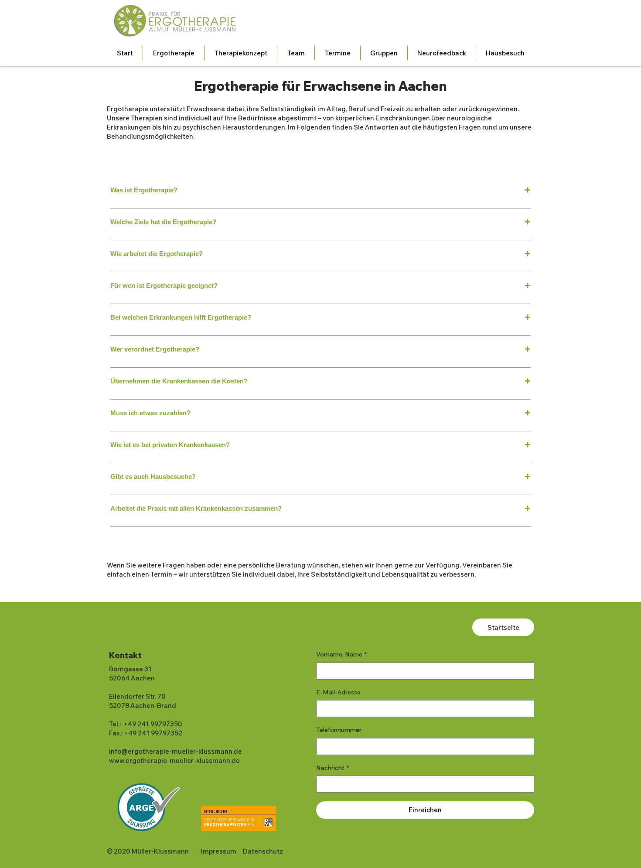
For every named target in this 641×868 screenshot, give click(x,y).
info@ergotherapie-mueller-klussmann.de (175, 751)
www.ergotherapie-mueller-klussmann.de (174, 760)
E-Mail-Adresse (338, 692)
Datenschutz (263, 851)
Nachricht (332, 768)
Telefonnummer (338, 730)
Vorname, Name (341, 654)
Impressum (218, 851)
